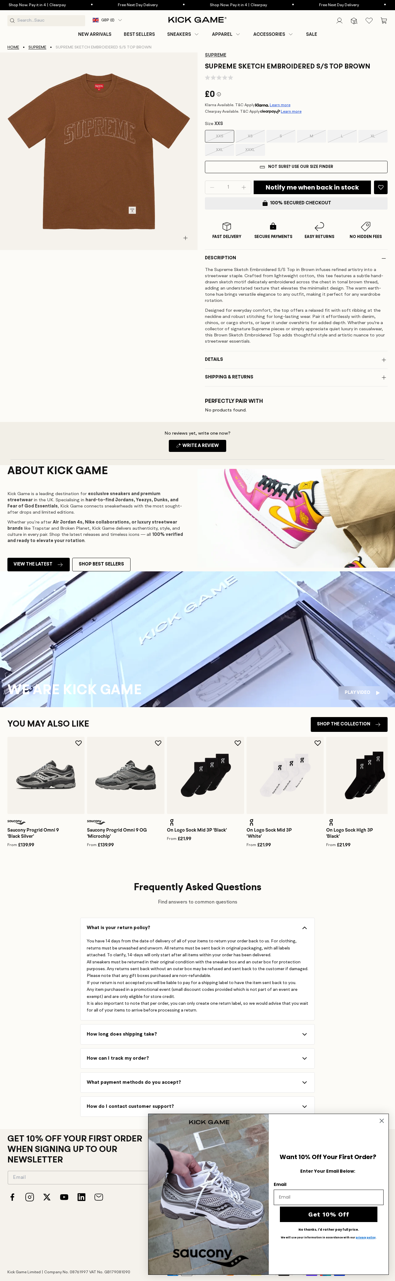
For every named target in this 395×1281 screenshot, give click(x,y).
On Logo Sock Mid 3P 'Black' (197, 830)
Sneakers (179, 34)
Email (280, 1184)
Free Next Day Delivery (116, 5)
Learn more (280, 105)
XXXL (255, 152)
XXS (225, 138)
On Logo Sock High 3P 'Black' (349, 833)
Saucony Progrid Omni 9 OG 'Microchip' (117, 833)
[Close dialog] (381, 1120)
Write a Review (203, 447)
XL (379, 138)
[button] (183, 34)
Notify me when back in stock (312, 187)
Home (13, 47)
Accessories (269, 34)
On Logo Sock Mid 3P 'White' (269, 833)
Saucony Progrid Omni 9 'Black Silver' (33, 833)
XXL (225, 152)
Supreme (37, 47)
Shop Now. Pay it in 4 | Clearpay (217, 5)
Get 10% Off (328, 1214)
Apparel (222, 34)
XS (256, 138)
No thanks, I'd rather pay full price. (328, 1229)
